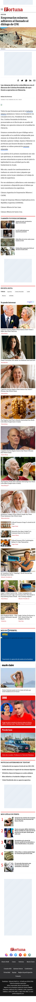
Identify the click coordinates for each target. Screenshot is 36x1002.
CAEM (28, 291)
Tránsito (18, 976)
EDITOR (3, 14)
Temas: (3, 291)
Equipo (14, 972)
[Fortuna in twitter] (15, 955)
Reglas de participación (25, 972)
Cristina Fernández (19, 291)
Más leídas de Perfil (10, 814)
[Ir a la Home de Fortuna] (13, 9)
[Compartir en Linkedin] (30, 80)
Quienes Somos (18, 968)
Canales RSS (7, 968)
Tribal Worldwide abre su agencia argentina (16, 780)
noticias (18, 635)
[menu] (2, 9)
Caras (14, 962)
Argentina (9, 291)
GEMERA (11, 295)
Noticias (21, 962)
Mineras (4, 295)
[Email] (34, 80)
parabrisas (18, 731)
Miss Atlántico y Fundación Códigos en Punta (16, 776)
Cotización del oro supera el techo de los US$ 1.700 (18, 766)
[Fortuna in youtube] (20, 955)
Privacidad (7, 972)
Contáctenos (28, 968)
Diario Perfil (5, 962)
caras (18, 698)
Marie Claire (31, 962)
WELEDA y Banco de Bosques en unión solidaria (17, 773)
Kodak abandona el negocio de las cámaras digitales (18, 769)
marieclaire (18, 666)
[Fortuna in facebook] (11, 955)
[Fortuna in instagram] (6, 955)
